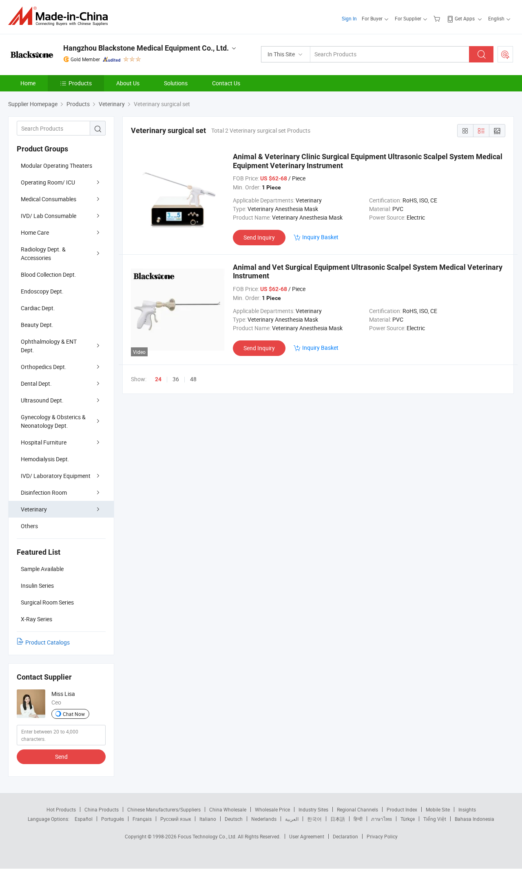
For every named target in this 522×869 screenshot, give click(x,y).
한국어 (314, 819)
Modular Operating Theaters (56, 165)
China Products (101, 809)
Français (142, 819)
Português (112, 819)
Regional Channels (357, 809)
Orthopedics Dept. (43, 367)
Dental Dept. (36, 383)
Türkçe (407, 819)
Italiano (207, 819)
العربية (292, 819)
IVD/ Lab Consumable (48, 216)
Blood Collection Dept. (48, 274)
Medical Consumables (48, 199)
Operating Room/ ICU (48, 182)
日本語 (337, 819)
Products (80, 83)
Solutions (176, 83)
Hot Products (61, 809)
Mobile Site (438, 809)
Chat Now (74, 714)
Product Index (402, 809)
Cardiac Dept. (38, 308)
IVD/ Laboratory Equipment (56, 476)
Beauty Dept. (37, 325)
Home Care (35, 232)
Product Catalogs (47, 642)
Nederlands (263, 819)
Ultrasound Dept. (42, 400)
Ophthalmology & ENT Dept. (49, 346)
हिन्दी (358, 819)
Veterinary (34, 509)
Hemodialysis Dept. (45, 459)
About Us (127, 83)
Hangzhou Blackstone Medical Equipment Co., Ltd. (146, 48)
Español (84, 819)
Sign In (349, 18)
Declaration (345, 836)
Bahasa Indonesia (474, 819)
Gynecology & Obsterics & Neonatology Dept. (53, 421)
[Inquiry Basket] (438, 18)
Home (27, 83)
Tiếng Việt (434, 819)
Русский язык (175, 819)
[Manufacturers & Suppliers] (60, 16)
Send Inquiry (259, 237)
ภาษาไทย (381, 819)
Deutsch (234, 819)
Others (29, 526)
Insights (467, 809)
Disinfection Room (44, 492)
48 (193, 379)
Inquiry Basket (320, 237)
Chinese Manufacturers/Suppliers (164, 809)
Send (61, 756)
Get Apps (464, 18)
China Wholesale (227, 809)
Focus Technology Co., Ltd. (208, 836)
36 (176, 379)
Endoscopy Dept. (42, 291)
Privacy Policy (382, 836)
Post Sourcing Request (505, 54)
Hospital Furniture (43, 442)
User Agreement (306, 836)
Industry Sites (313, 809)
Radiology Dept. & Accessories (43, 253)
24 (158, 379)
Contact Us (226, 83)
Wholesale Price (272, 809)
